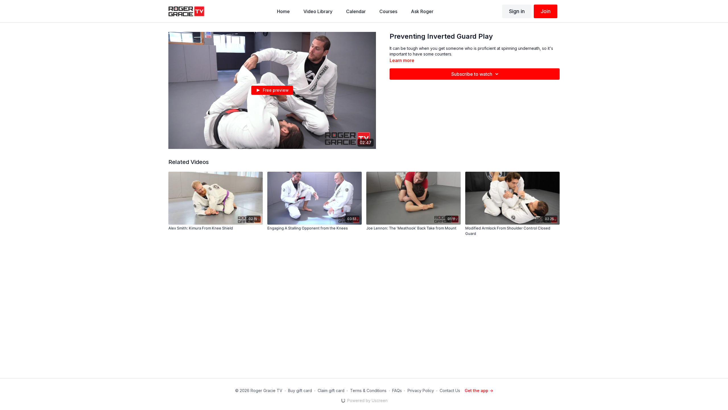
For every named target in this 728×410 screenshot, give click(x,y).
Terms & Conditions (368, 390)
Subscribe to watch (471, 74)
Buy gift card (300, 390)
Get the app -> (479, 390)
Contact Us (450, 390)
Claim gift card (331, 390)
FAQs (397, 390)
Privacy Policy (421, 390)
